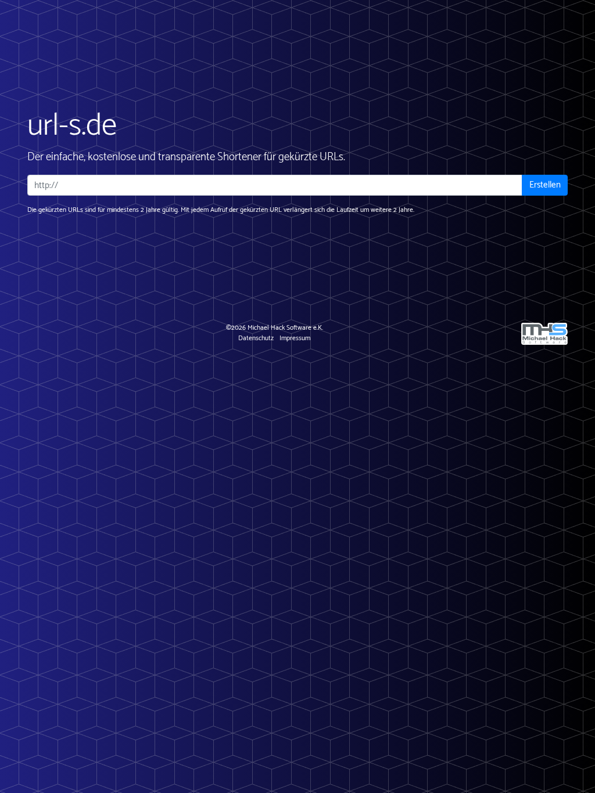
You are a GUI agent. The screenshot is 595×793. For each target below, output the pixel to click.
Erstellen (545, 185)
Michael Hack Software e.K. (285, 327)
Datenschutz (256, 338)
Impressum (294, 338)
